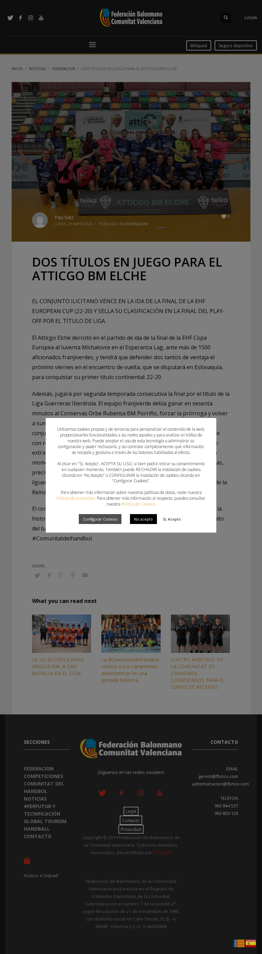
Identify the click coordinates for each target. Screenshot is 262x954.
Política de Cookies (138, 504)
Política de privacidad (76, 498)
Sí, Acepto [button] (172, 519)
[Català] (239, 943)
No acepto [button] (143, 519)
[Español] (251, 943)
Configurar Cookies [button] (100, 519)
